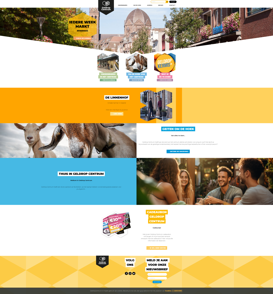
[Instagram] (130, 273)
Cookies (168, 291)
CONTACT (172, 5)
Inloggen (173, 1)
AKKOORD (178, 291)
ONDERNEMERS (122, 5)
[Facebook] (126, 273)
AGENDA (149, 5)
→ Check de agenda (82, 38)
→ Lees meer (117, 114)
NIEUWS (160, 5)
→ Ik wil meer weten (157, 248)
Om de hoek (137, 5)
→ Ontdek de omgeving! (178, 151)
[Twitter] (134, 273)
